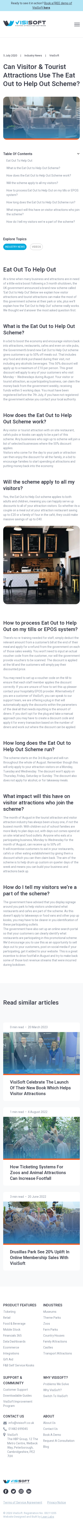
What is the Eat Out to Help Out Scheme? (33, 168)
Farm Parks (50, 1330)
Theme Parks (52, 1318)
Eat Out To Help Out (19, 160)
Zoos (46, 1324)
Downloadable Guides (17, 1396)
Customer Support (15, 1390)
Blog (46, 1447)
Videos (36, 247)
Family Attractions (55, 1342)
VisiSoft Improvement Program (17, 1404)
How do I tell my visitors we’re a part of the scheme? (40, 222)
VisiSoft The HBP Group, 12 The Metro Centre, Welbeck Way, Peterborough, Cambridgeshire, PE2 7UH (22, 1445)
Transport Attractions (57, 1353)
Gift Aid (8, 1359)
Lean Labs (47, 1517)
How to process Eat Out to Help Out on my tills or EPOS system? (42, 192)
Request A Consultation (58, 1441)
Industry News (33, 55)
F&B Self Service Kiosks (18, 1365)
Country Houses (53, 1336)
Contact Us (50, 1429)
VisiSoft (54, 55)
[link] (24, 24)
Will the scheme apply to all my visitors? (32, 183)
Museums (49, 1312)
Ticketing (9, 1312)
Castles (48, 1348)
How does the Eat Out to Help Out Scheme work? (38, 175)
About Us (49, 1423)
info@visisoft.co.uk (21, 1423)
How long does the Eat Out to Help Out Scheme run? (40, 202)
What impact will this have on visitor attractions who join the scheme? (43, 212)
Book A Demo (52, 1435)
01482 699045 (18, 1429)
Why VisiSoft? (52, 1390)
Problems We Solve (56, 1384)
